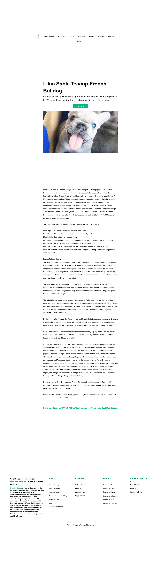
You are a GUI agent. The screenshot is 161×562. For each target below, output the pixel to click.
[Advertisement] (65, 15)
